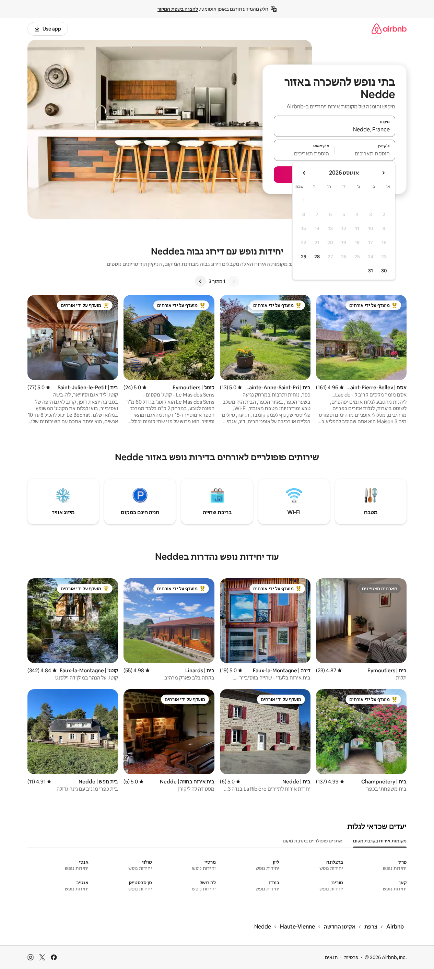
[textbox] (365, 153)
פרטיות (351, 957)
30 (384, 271)
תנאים (331, 957)
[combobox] (334, 129)
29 (303, 256)
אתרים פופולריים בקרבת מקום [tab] (312, 841)
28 (317, 256)
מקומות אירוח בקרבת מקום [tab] (380, 841)
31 (370, 271)
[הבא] (200, 281)
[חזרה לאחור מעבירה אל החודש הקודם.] (383, 173)
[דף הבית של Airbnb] (389, 28)
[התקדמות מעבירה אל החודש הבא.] (304, 173)
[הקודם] (233, 281)
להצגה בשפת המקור (177, 9)
